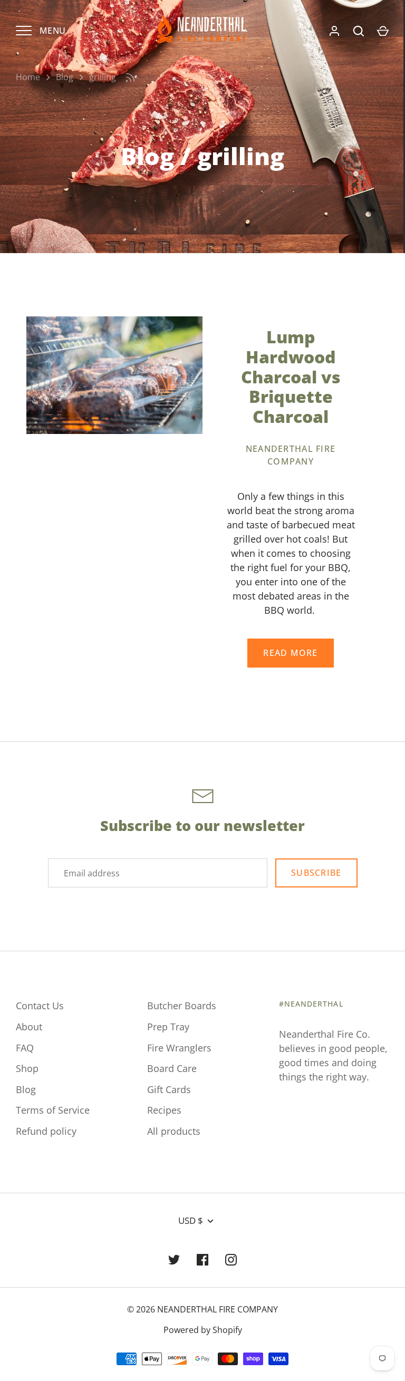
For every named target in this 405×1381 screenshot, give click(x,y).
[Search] (358, 31)
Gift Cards (169, 1089)
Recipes (164, 1110)
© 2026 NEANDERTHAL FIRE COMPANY (202, 1309)
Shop (27, 1068)
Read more (290, 653)
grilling (102, 77)
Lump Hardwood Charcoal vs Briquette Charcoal (291, 376)
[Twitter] (174, 1259)
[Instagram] (231, 1259)
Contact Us (40, 1005)
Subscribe (316, 872)
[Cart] (382, 31)
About (29, 1026)
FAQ (25, 1047)
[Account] (334, 31)
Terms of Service (53, 1110)
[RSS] (130, 77)
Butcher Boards (181, 1005)
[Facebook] (202, 1259)
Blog (64, 77)
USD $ (190, 1220)
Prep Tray (168, 1026)
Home (28, 77)
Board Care (172, 1068)
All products (173, 1131)
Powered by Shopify (202, 1330)
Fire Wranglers (179, 1047)
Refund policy (46, 1131)
